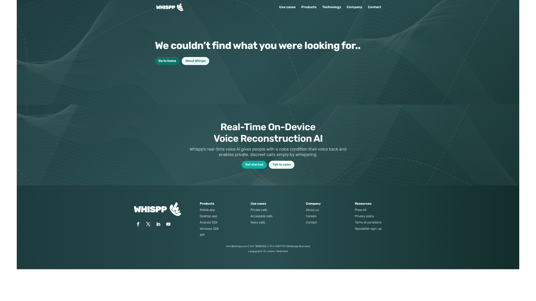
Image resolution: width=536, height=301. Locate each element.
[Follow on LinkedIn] (158, 224)
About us (312, 210)
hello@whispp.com (237, 246)
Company (354, 7)
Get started (254, 164)
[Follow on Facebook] (138, 224)
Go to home (167, 61)
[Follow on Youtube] (168, 224)
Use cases (287, 7)
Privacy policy (364, 216)
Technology (331, 7)
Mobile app (207, 210)
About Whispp (195, 61)
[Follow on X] (148, 224)
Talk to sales (281, 164)
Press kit (360, 210)
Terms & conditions (368, 222)
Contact (374, 7)
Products (309, 7)
